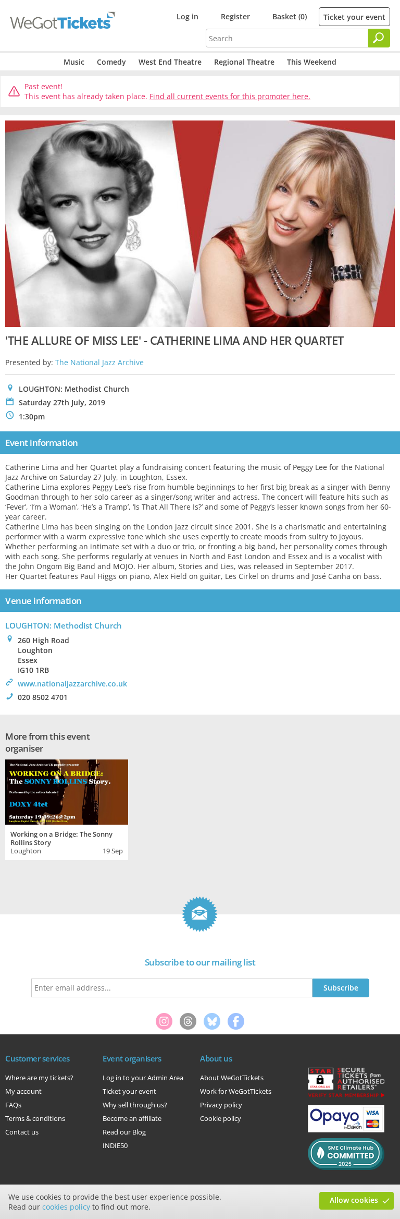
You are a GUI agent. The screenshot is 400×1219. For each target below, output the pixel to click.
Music (74, 62)
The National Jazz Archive (99, 362)
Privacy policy (221, 1104)
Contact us (22, 1132)
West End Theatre (170, 62)
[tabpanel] (66, 808)
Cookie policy (220, 1118)
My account (23, 1091)
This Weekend (311, 62)
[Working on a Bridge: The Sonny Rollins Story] (66, 791)
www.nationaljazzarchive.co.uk (72, 684)
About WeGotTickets (232, 1077)
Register (235, 16)
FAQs (13, 1104)
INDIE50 (115, 1145)
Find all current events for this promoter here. (229, 96)
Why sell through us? (135, 1104)
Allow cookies (354, 1200)
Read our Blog (124, 1132)
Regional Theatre (244, 62)
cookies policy (66, 1207)
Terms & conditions (35, 1118)
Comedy (111, 62)
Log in (187, 16)
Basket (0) (289, 16)
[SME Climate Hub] (346, 1167)
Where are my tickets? (39, 1077)
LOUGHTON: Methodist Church (63, 625)
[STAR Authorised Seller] (346, 1096)
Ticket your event (354, 17)
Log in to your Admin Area (143, 1077)
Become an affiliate (132, 1118)
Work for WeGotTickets (235, 1091)
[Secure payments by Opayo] (346, 1129)
